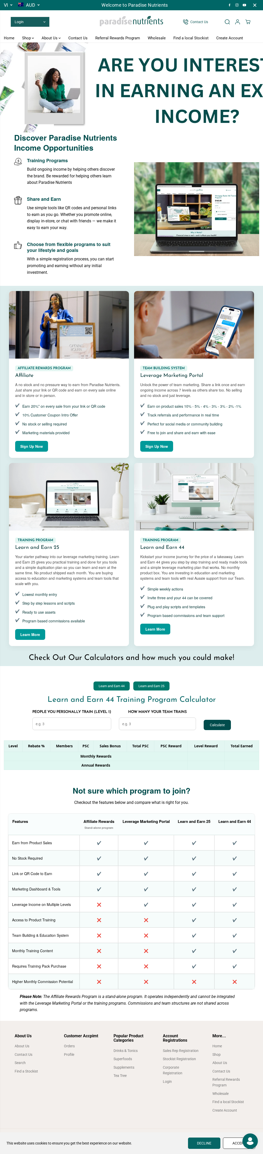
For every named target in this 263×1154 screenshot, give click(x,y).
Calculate (217, 725)
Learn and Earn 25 (151, 686)
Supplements (124, 1067)
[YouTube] (244, 5)
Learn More (30, 634)
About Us (50, 38)
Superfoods (123, 1059)
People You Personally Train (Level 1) (71, 712)
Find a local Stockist (191, 38)
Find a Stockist (26, 1071)
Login (167, 1081)
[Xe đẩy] (247, 21)
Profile (69, 1054)
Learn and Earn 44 (112, 686)
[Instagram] (237, 5)
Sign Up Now (31, 446)
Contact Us (78, 38)
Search (20, 1063)
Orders (69, 1046)
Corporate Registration (172, 1070)
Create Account (229, 38)
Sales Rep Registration (181, 1051)
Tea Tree (120, 1076)
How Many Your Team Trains (157, 712)
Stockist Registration (179, 1059)
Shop (27, 38)
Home (9, 38)
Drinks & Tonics (126, 1051)
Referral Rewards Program (117, 38)
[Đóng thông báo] (254, 5)
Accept (239, 1143)
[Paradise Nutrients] (131, 22)
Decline (204, 1143)
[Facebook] (230, 5)
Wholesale (157, 38)
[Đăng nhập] (237, 21)
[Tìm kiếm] (227, 21)
